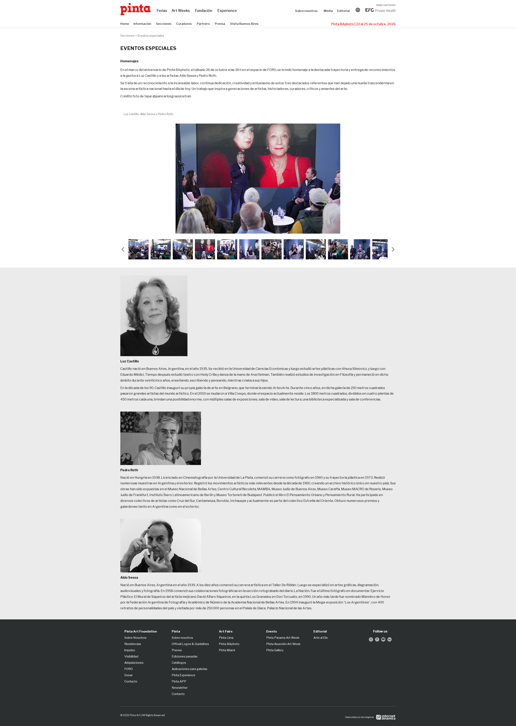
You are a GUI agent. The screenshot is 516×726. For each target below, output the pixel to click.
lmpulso (129, 650)
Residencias (132, 644)
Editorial (344, 11)
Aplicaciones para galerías (189, 669)
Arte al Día (320, 638)
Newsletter (180, 688)
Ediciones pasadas (185, 656)
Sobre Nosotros (135, 638)
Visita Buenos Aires (245, 24)
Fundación (204, 11)
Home (124, 24)
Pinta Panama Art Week (282, 638)
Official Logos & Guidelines (190, 644)
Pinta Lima (226, 638)
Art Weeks (181, 11)
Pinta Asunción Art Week (283, 644)
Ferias (162, 11)
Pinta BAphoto (229, 644)
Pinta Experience (183, 675)
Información (142, 24)
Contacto (130, 681)
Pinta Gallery (275, 650)
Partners (204, 24)
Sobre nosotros (307, 11)
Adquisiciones (134, 663)
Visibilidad (131, 656)
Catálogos (179, 663)
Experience (227, 11)
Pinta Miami (227, 650)
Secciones (164, 24)
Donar (128, 675)
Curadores (184, 24)
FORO (128, 669)
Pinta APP (179, 681)
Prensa (220, 24)
